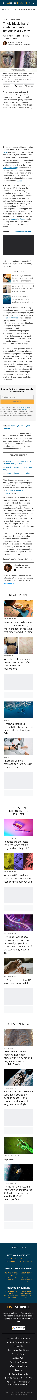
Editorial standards (18, 1374)
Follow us (19, 86)
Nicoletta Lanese (16, 42)
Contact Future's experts (18, 1342)
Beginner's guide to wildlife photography (26, 1292)
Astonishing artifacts (26, 1261)
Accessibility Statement (18, 1338)
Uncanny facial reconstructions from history (26, 1279)
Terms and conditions (18, 1350)
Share (7, 86)
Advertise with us (18, 1362)
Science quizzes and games (11, 1292)
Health (5, 19)
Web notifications (18, 1366)
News (28, 45)
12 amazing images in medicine (17, 473)
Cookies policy (18, 1358)
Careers (18, 1370)
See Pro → (22, 3)
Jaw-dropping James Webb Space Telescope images (11, 1273)
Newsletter (30, 86)
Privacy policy (18, 1354)
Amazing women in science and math (26, 1273)
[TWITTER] (15, 570)
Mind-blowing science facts (26, 1296)
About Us (18, 1346)
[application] (18, 244)
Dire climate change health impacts (24, 9)
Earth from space (26, 1259)
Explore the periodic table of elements (11, 1278)
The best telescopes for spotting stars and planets (11, 1297)
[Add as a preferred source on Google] (18, 1328)
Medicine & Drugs (15, 19)
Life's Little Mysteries (11, 1259)
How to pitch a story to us (18, 1378)
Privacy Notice (26, 409)
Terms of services (24, 407)
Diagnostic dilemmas (11, 1261)
